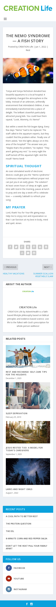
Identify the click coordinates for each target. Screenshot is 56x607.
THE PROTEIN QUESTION (18, 523)
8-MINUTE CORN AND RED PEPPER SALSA (26, 538)
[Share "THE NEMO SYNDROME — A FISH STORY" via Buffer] (46, 247)
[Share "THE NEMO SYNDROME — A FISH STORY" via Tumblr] (28, 247)
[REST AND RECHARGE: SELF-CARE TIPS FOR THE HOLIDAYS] (28, 356)
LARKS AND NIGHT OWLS (19, 489)
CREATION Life (25, 46)
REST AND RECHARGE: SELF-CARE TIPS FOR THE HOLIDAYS (26, 373)
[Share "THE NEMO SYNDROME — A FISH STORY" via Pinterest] (34, 247)
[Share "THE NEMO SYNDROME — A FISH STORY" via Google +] (22, 247)
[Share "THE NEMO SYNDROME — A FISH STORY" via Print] (34, 253)
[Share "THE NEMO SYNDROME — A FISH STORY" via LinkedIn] (40, 247)
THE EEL (10, 531)
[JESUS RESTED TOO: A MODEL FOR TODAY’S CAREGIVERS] (28, 432)
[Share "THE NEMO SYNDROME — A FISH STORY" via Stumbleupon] (22, 253)
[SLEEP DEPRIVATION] (28, 395)
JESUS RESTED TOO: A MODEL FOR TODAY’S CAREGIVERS (24, 449)
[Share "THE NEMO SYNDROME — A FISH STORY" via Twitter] (16, 247)
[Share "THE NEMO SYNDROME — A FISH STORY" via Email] (28, 253)
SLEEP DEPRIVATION (16, 413)
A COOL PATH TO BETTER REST (22, 516)
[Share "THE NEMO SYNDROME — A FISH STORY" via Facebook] (10, 247)
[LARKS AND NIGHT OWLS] (28, 471)
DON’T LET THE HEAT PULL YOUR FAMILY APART (26, 547)
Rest (28, 50)
